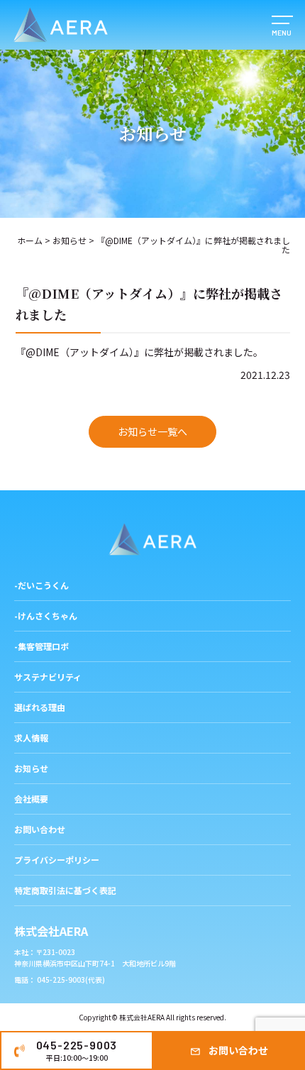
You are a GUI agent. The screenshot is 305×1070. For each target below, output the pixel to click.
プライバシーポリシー (56, 860)
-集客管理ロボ (41, 646)
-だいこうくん (41, 585)
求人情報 (31, 738)
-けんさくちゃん (45, 616)
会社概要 (31, 799)
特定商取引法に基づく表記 (65, 890)
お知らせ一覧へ (152, 431)
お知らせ (69, 240)
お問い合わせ (238, 1050)
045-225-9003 (77, 1050)
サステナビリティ (48, 677)
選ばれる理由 (39, 707)
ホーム (30, 240)
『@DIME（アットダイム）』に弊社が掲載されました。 (139, 352)
